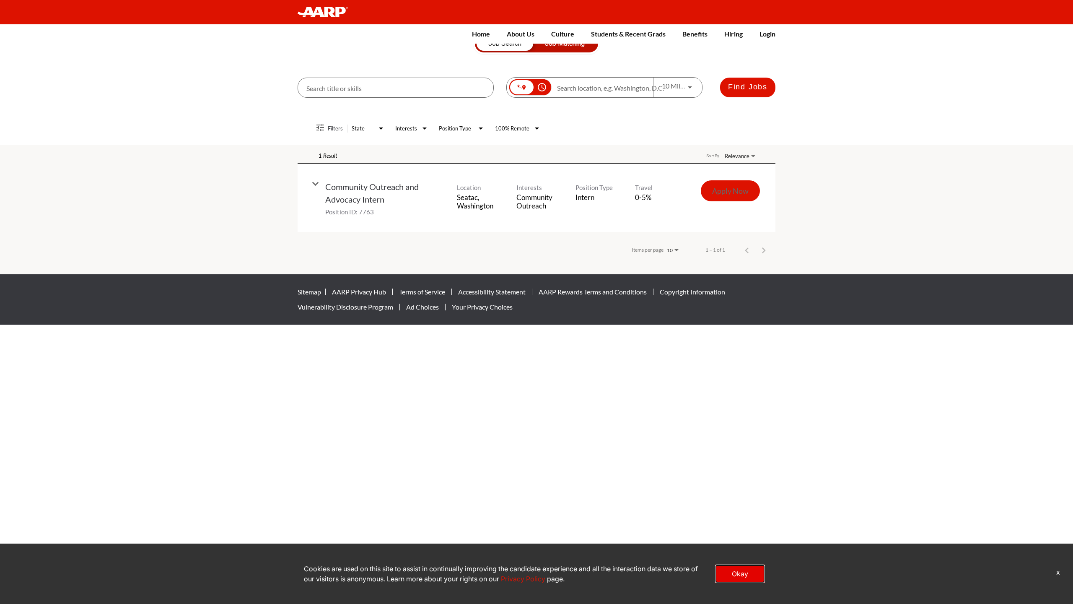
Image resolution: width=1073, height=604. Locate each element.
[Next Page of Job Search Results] (763, 250)
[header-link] (327, 12)
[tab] (504, 43)
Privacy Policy (523, 579)
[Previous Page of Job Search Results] (747, 250)
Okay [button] (740, 574)
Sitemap (309, 292)
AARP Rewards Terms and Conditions (593, 292)
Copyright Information (692, 292)
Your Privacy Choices (482, 307)
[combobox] (395, 88)
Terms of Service (422, 292)
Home (481, 34)
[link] (536, 198)
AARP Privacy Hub (359, 292)
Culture (562, 34)
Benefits (695, 34)
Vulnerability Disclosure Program (345, 307)
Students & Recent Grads (628, 34)
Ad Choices (422, 307)
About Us (520, 34)
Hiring (733, 34)
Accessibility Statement (492, 292)
